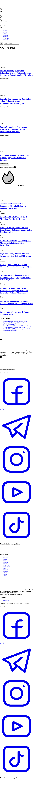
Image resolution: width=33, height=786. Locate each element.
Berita (5, 559)
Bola (4, 560)
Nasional (5, 569)
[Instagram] (16, 475)
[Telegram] (16, 442)
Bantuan (5, 557)
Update (5, 574)
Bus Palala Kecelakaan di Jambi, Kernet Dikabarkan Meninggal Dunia (16, 302)
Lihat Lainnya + (4, 165)
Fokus (5, 563)
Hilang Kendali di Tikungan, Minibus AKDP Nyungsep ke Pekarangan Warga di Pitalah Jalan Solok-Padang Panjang (16, 323)
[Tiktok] (16, 540)
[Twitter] (1, 409)
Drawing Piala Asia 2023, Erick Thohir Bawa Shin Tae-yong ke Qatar (16, 265)
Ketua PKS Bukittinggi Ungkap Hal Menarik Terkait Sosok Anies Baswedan (15, 243)
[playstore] (4, 551)
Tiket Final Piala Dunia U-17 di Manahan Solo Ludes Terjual (13, 218)
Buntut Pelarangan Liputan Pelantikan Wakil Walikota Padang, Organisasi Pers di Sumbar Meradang (16, 73)
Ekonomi (5, 562)
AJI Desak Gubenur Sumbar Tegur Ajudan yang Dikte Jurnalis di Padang (15, 157)
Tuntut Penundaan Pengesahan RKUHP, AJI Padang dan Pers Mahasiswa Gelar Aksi (13, 129)
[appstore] (4, 548)
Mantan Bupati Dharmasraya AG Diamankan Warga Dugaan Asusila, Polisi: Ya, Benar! (15, 277)
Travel (5, 572)
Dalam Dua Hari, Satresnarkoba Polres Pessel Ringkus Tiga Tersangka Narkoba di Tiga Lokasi (18, 326)
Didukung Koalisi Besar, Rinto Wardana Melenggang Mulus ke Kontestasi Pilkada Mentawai (14, 290)
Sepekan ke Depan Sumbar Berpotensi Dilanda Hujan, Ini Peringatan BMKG (13, 206)
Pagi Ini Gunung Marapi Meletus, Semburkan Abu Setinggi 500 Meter (15, 255)
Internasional (6, 566)
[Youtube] (16, 508)
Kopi (4, 568)
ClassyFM (6, 600)
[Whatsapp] (3, 409)
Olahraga (5, 571)
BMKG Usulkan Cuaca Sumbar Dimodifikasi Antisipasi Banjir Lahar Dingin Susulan (16, 230)
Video (5, 575)
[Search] (1, 43)
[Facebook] (16, 407)
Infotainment (6, 565)
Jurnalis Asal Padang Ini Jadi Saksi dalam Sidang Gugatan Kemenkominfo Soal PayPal (15, 101)
